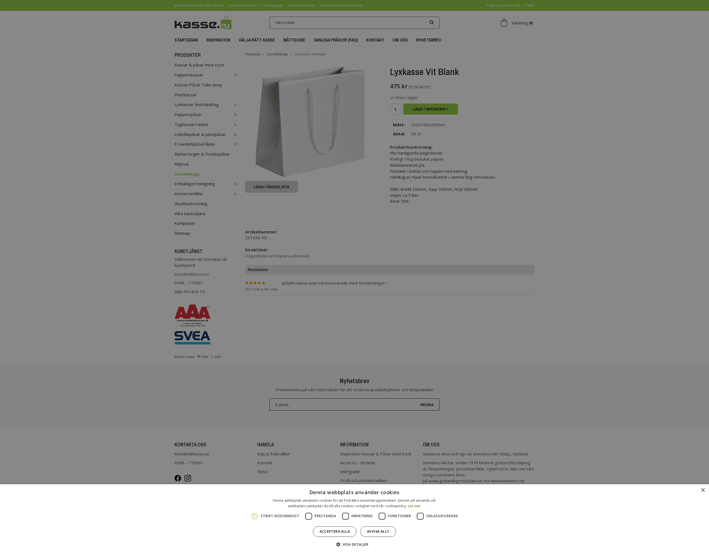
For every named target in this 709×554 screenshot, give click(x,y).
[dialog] (354, 519)
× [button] (703, 490)
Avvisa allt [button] (378, 531)
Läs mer (414, 506)
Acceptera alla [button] (335, 531)
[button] (354, 544)
